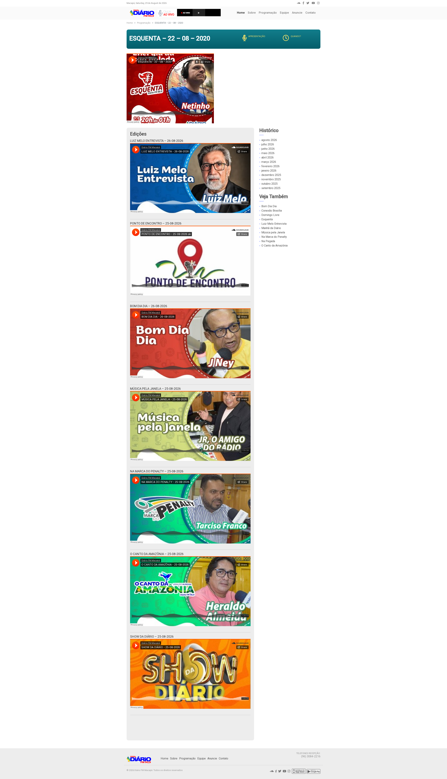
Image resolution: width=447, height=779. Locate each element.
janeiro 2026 (268, 170)
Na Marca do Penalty (274, 236)
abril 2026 (267, 157)
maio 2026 (267, 153)
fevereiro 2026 (270, 166)
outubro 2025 (269, 183)
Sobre (252, 12)
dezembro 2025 (271, 175)
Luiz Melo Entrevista (274, 223)
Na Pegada (268, 241)
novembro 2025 (271, 179)
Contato (310, 12)
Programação (268, 12)
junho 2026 (268, 148)
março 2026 (268, 162)
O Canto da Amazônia (274, 245)
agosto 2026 (269, 140)
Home (241, 12)
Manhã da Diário (271, 228)
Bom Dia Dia (269, 206)
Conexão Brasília (271, 210)
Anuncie (297, 12)
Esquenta (267, 219)
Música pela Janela (273, 232)
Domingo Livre (270, 215)
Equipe (284, 12)
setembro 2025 (270, 188)
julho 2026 (267, 144)
